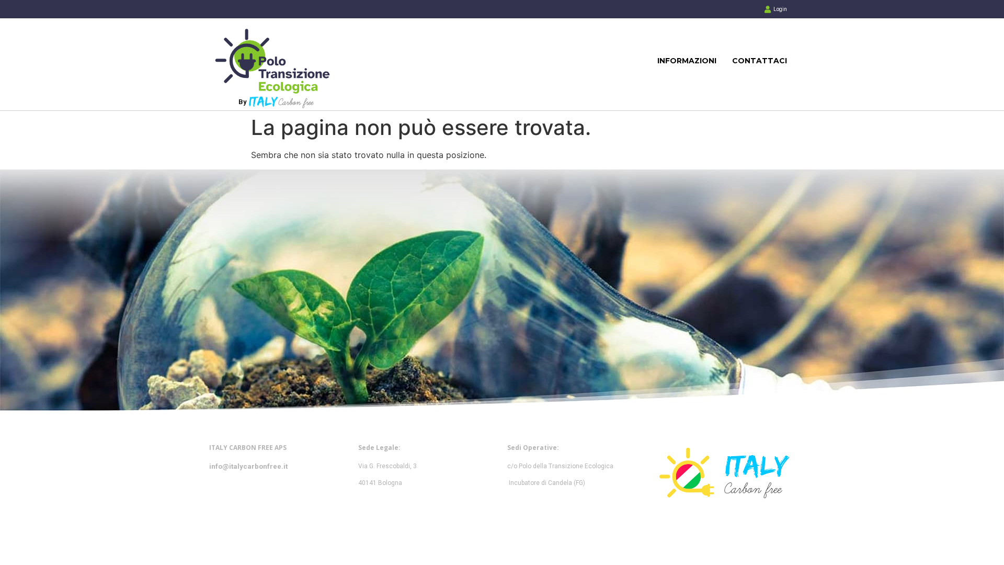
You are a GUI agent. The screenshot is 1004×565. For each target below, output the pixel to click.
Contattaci (759, 60)
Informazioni (686, 60)
